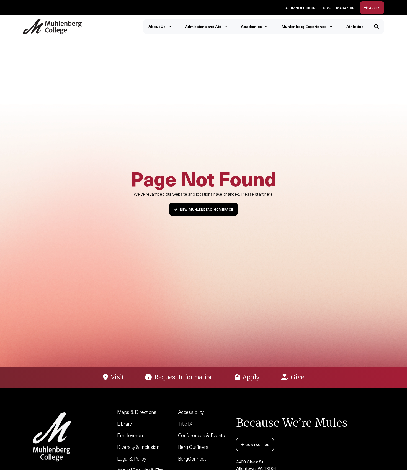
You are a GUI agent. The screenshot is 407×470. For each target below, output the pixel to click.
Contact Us (257, 444)
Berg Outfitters (193, 447)
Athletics (355, 26)
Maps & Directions (136, 412)
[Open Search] (376, 26)
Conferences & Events (201, 435)
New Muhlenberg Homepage (206, 209)
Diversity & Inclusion (138, 447)
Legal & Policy (131, 458)
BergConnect (192, 458)
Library (124, 423)
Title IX (185, 423)
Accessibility (191, 412)
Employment (130, 435)
